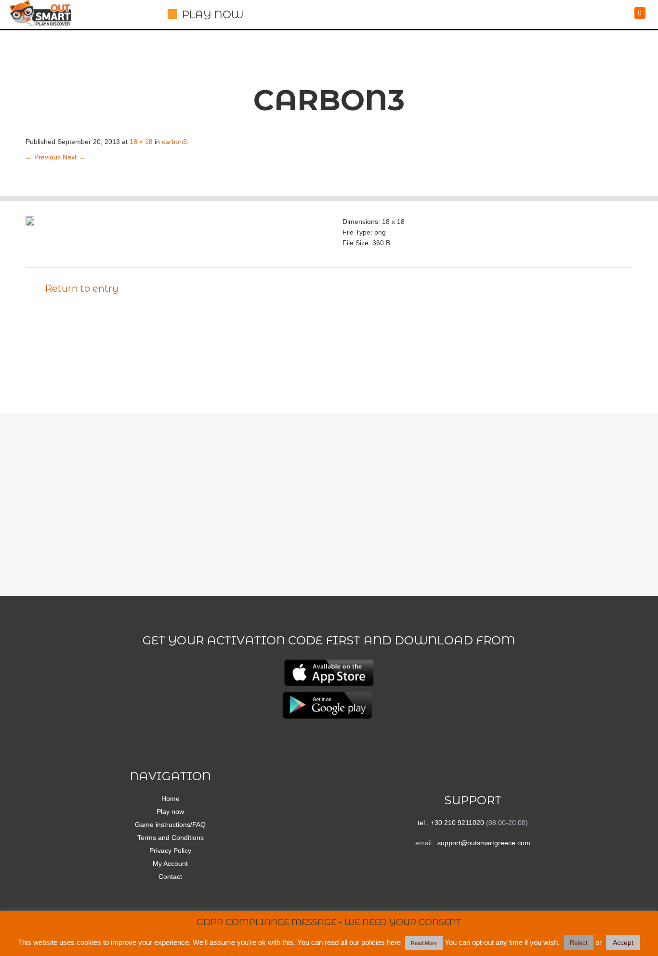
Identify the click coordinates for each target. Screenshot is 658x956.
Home (170, 798)
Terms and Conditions (170, 837)
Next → (74, 157)
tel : (424, 822)
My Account (170, 863)
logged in (79, 367)
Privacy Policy (170, 850)
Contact (170, 876)
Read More (424, 943)
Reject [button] (579, 942)
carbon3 (174, 141)
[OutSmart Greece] (40, 13)
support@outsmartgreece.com (483, 843)
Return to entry (81, 288)
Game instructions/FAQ (170, 824)
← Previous (43, 157)
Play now (170, 811)
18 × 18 (141, 141)
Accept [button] (623, 942)
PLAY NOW (213, 14)
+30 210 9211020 (457, 822)
